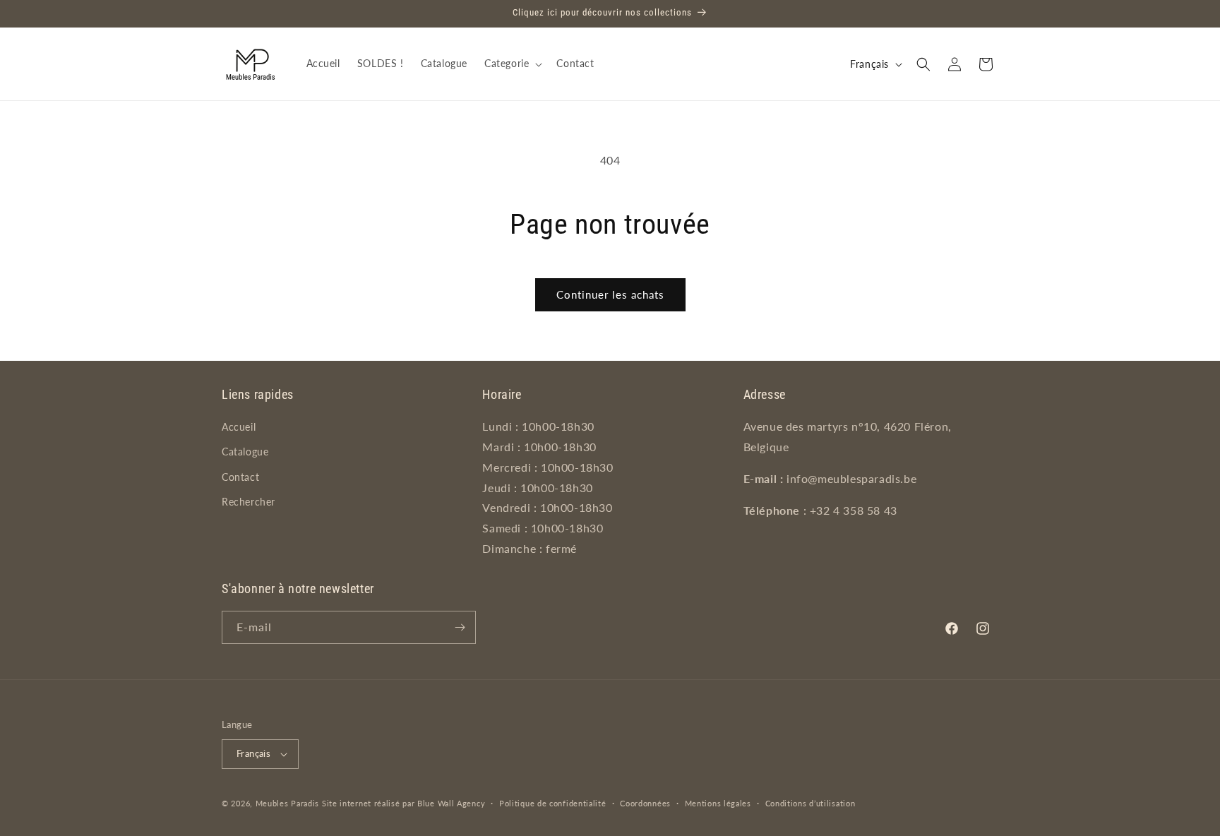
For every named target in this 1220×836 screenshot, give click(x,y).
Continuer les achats (610, 294)
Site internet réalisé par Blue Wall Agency (403, 803)
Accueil (239, 427)
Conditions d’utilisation (810, 803)
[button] (512, 63)
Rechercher (248, 502)
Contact (240, 477)
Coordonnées (645, 803)
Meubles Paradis (288, 803)
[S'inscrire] (459, 627)
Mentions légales (718, 803)
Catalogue (245, 452)
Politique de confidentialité (552, 803)
